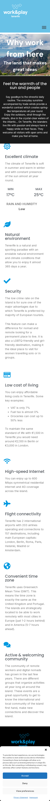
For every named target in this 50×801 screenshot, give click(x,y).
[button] (45, 749)
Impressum (33, 797)
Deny (25, 783)
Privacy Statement (21, 797)
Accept (25, 775)
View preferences (25, 791)
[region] (25, 55)
